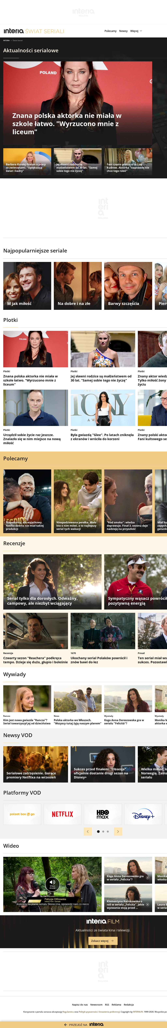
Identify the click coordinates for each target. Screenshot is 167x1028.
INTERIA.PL (138, 1011)
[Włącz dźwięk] (52, 884)
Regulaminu (68, 1011)
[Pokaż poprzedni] (88, 831)
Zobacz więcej (99, 941)
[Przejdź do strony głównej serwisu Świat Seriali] (44, 31)
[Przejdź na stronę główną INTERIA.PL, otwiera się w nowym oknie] (14, 31)
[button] (136, 31)
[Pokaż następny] (118, 831)
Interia (6, 40)
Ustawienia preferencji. (109, 1012)
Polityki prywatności (88, 1011)
